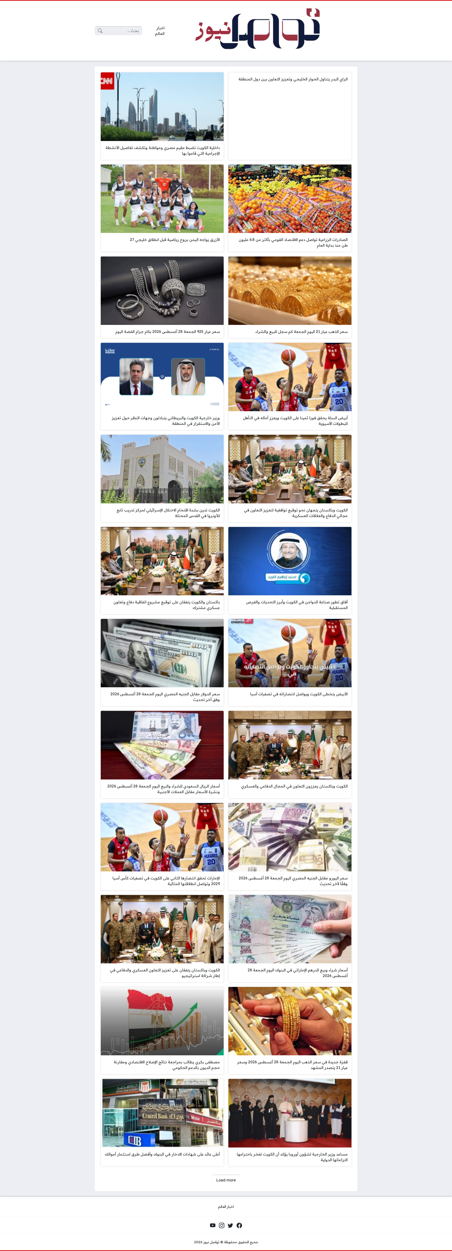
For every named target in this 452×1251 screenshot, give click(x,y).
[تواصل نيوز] (264, 31)
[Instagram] (221, 1225)
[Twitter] (230, 1225)
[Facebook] (239, 1225)
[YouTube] (213, 1225)
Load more (226, 1180)
